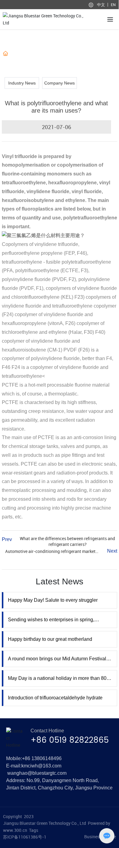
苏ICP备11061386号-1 (24, 837)
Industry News (54, 53)
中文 (101, 4)
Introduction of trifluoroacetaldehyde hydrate (55, 697)
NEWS (30, 53)
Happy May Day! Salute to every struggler (53, 600)
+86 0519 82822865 (70, 740)
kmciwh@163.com (41, 765)
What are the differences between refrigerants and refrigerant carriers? (67, 541)
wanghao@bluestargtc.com (37, 773)
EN (113, 4)
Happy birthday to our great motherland (50, 639)
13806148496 (46, 758)
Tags (33, 830)
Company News (59, 83)
